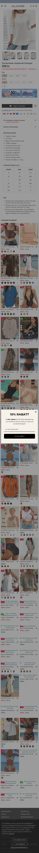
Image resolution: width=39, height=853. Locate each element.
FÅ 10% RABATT (19, 436)
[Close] (36, 412)
